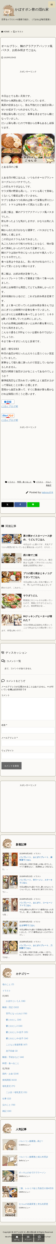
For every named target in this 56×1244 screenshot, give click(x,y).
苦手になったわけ (16, 1013)
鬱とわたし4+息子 (17, 1038)
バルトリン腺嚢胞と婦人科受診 (33, 1157)
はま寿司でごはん (27, 925)
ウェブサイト (7, 750)
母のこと (8, 984)
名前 (4, 725)
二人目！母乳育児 (16, 1092)
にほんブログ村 (9, 406)
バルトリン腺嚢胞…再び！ (31, 1141)
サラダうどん (30, 595)
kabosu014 (47, 492)
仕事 (6, 1098)
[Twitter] (7, 504)
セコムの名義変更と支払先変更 (33, 1204)
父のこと (8, 1104)
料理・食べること (24, 482)
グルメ (48, 482)
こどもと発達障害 (16, 1044)
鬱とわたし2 (14, 1026)
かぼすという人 (15, 1001)
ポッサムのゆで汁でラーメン (32, 1172)
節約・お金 (10, 1073)
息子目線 (12, 1051)
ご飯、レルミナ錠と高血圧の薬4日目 (36, 1188)
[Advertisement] (28, 81)
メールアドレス (9, 737)
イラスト (19, 31)
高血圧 (48, 485)
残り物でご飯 (30, 555)
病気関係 (9, 1080)
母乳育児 (8, 1086)
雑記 (6, 1111)
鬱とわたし (13, 1019)
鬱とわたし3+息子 (17, 1032)
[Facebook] (20, 504)
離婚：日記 (10, 1007)
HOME (7, 31)
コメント (5, 695)
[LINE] (33, 504)
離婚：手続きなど (13, 1057)
